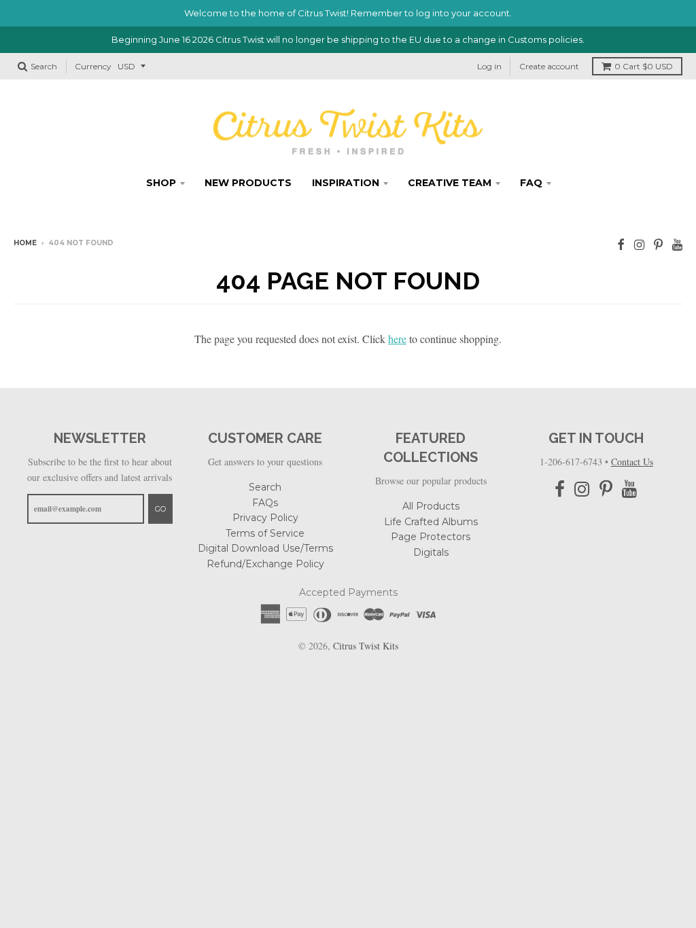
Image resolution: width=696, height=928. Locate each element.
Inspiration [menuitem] (345, 183)
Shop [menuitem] (161, 183)
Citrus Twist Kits (365, 645)
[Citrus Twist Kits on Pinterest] (658, 244)
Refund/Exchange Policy (265, 564)
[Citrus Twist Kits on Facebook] (621, 244)
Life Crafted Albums (431, 522)
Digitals (431, 552)
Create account (549, 66)
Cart (643, 66)
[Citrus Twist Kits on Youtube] (677, 244)
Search (265, 487)
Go (160, 509)
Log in (489, 66)
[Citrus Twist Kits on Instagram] (639, 244)
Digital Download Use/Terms (265, 548)
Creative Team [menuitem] (449, 183)
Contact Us (632, 461)
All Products (430, 506)
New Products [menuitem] (248, 183)
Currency (93, 66)
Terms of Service (265, 533)
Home (25, 242)
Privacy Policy (265, 518)
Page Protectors (430, 537)
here (397, 339)
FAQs (265, 503)
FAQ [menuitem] (531, 183)
